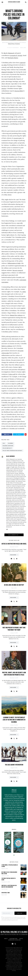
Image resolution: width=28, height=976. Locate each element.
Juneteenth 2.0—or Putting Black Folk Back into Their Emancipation (9, 886)
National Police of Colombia (14, 43)
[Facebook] (12, 944)
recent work (18, 138)
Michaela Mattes (13, 58)
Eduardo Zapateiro (8, 445)
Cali (4, 443)
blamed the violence (16, 315)
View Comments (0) (13, 534)
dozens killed (19, 91)
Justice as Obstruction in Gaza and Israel (14, 544)
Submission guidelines (14, 940)
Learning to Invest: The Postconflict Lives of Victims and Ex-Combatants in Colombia (14, 719)
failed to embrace (6, 346)
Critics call (11, 374)
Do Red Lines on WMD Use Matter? (14, 585)
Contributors (13, 938)
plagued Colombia (7, 72)
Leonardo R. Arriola (16, 55)
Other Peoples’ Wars (5, 892)
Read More (13, 554)
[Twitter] (15, 944)
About (6, 938)
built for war (21, 103)
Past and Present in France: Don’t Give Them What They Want (14, 629)
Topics (21, 938)
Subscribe (19, 913)
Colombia (10, 443)
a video (23, 292)
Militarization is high (13, 263)
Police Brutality (7, 448)
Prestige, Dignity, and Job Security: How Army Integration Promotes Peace (14, 674)
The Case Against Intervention (14, 765)
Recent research (18, 270)
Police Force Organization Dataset (12, 450)
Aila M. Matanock (14, 47)
